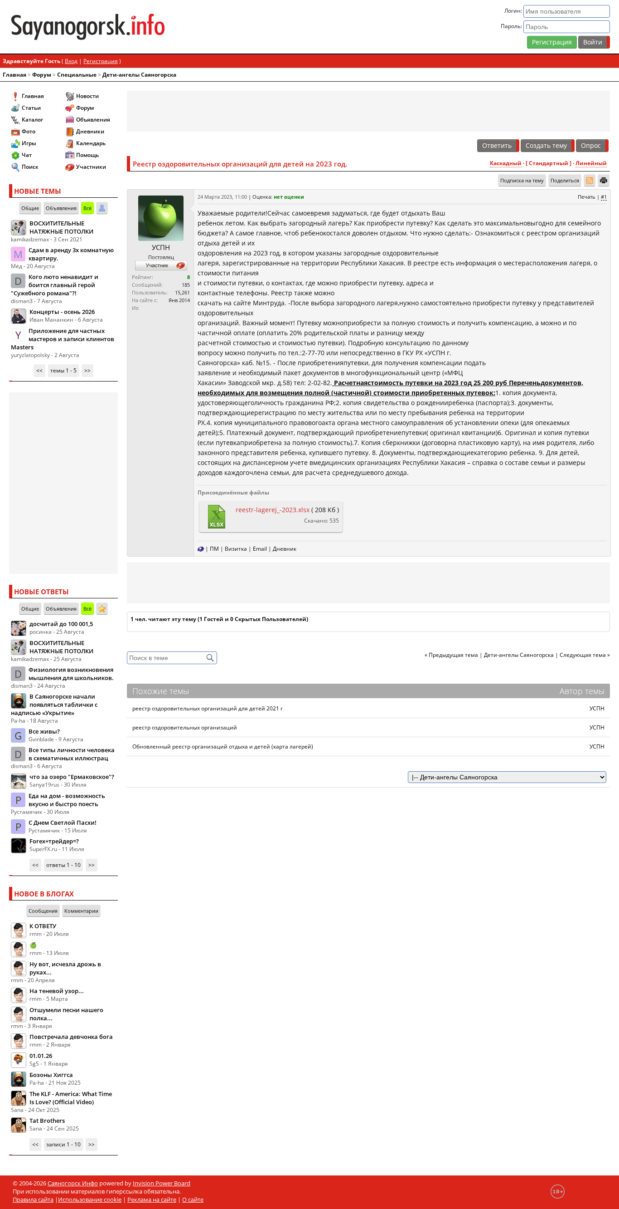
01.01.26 (40, 1056)
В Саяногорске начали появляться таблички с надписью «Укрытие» (54, 704)
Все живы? (44, 731)
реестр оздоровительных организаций (184, 727)
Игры (29, 143)
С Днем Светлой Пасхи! (63, 822)
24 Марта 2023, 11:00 (222, 196)
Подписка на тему (522, 180)
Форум (41, 74)
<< (39, 370)
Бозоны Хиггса (51, 1075)
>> (87, 370)
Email (260, 549)
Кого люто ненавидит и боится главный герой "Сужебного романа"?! (54, 285)
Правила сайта (33, 1199)
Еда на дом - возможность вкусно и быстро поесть (67, 800)
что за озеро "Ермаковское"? (71, 777)
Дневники (90, 131)
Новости (87, 96)
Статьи (31, 108)
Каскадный (506, 163)
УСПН (161, 247)
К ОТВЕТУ (42, 926)
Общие (30, 208)
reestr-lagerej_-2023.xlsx (273, 509)
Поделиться (565, 180)
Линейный (591, 163)
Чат (27, 155)
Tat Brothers (47, 1120)
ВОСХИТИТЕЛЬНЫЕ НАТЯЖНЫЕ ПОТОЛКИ (61, 227)
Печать (586, 196)
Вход (71, 61)
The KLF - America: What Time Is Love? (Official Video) (70, 1098)
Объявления (93, 119)
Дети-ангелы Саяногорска (139, 74)
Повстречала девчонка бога (71, 1037)
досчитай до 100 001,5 (61, 624)
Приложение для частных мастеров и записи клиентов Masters (62, 339)
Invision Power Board (161, 1183)
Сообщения (43, 910)
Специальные (77, 74)
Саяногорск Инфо (73, 1183)
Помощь (87, 155)
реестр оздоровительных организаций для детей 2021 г (207, 708)
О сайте (192, 1199)
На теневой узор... (56, 991)
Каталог (32, 119)
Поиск (30, 167)
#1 (604, 196)
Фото (28, 131)
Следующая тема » (585, 655)
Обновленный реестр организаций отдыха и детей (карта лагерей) (222, 746)
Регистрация (552, 42)
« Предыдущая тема (451, 655)
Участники (91, 167)
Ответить (497, 145)
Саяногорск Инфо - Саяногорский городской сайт (107, 27)
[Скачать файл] (216, 516)
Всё (87, 208)
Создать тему (546, 145)
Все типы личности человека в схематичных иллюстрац (72, 754)
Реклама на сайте (151, 1199)
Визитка (236, 549)
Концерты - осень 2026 (62, 312)
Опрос (591, 145)
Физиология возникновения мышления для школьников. (71, 674)
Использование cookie (89, 1199)
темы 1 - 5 (63, 370)
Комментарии (81, 910)
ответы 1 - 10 (63, 865)
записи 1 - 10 (63, 1144)
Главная (14, 74)
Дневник (284, 549)
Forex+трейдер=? (54, 841)
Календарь (91, 143)
